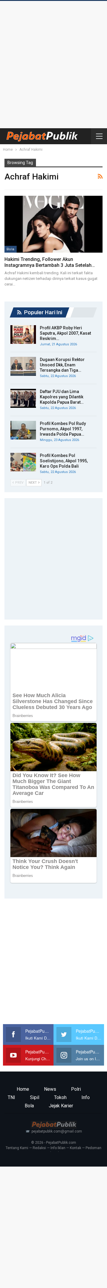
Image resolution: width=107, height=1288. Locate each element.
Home (23, 1089)
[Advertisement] (53, 63)
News (50, 1089)
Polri (76, 1089)
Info (85, 1097)
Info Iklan (58, 1148)
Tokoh (60, 1097)
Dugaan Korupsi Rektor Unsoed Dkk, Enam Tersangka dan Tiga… (62, 365)
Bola (11, 249)
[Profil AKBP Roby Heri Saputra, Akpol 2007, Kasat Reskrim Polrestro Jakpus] (23, 334)
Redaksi (39, 1148)
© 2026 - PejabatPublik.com (53, 1143)
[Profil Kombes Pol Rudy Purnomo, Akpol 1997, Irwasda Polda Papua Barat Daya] (23, 430)
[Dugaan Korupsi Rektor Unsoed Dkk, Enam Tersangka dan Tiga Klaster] (23, 366)
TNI (11, 1097)
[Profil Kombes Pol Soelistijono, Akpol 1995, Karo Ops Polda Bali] (23, 462)
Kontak (75, 1148)
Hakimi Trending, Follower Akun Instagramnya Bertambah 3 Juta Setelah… (49, 262)
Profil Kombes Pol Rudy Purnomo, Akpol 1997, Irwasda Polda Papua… (63, 429)
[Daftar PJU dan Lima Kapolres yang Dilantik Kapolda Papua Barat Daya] (23, 398)
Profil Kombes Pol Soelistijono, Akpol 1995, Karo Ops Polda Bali (64, 461)
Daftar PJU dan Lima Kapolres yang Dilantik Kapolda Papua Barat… (62, 397)
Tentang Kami (17, 1148)
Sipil (34, 1097)
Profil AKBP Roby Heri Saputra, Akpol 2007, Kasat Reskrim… (65, 333)
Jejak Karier (61, 1106)
